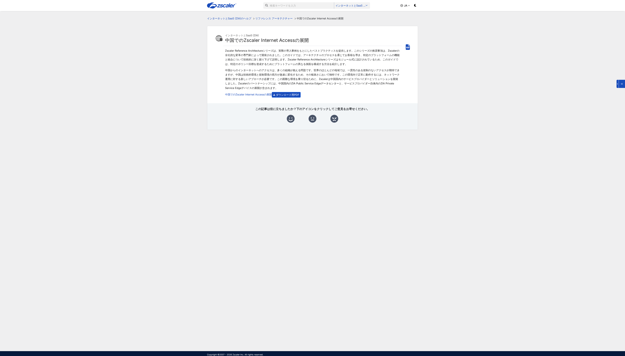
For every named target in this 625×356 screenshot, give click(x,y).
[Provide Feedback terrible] (334, 119)
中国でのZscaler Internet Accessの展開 (248, 94)
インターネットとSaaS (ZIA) (352, 5)
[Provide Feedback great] (291, 119)
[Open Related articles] (621, 84)
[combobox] (298, 5)
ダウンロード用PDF (287, 94)
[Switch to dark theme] (415, 6)
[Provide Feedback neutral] (312, 119)
